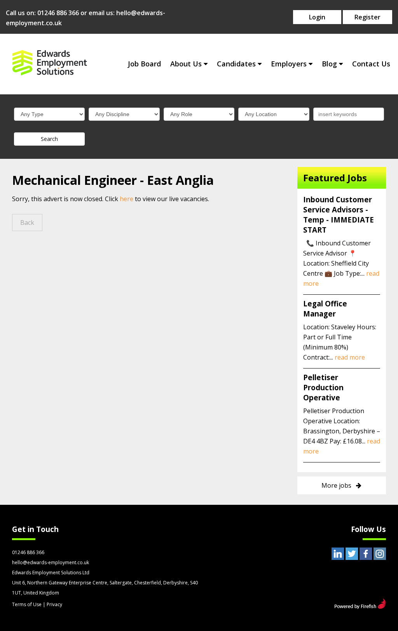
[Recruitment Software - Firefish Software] (360, 606)
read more (350, 357)
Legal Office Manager (325, 308)
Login (317, 17)
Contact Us (371, 63)
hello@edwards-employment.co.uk (50, 562)
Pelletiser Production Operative (323, 387)
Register (367, 17)
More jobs (336, 485)
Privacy (54, 604)
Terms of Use (27, 604)
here (126, 199)
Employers (289, 63)
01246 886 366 (58, 13)
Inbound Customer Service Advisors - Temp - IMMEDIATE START (338, 215)
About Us (186, 63)
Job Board (144, 63)
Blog (329, 63)
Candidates (236, 63)
